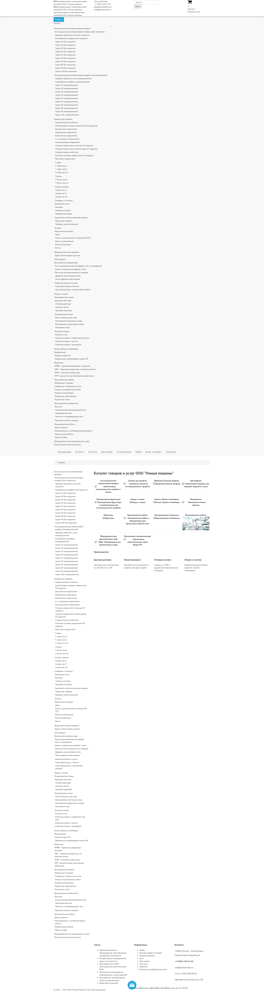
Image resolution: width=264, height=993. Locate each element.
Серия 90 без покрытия (65, 68)
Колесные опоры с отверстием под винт (72, 338)
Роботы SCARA (61, 437)
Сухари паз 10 (61, 196)
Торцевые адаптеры (63, 310)
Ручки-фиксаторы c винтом (67, 286)
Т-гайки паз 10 (61, 172)
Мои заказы (145, 961)
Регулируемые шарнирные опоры (69, 324)
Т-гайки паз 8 (61, 169)
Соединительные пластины (66, 152)
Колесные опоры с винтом (66, 341)
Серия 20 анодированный (66, 88)
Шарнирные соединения (65, 132)
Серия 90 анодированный (66, 111)
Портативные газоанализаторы (67, 444)
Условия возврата (147, 955)
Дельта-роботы (61, 427)
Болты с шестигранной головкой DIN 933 (73, 238)
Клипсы (58, 228)
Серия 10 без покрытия (65, 41)
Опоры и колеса (61, 294)
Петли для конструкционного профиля (71, 272)
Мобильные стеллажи (64, 383)
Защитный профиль (63, 221)
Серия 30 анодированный (66, 91)
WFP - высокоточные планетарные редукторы (74, 376)
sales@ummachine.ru (103, 7)
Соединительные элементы (66, 122)
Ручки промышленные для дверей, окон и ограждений (78, 266)
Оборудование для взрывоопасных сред (71, 441)
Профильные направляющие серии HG (71, 359)
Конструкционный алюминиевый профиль (72, 28)
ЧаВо (138, 452)
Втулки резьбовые (63, 244)
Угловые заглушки (63, 210)
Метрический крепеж (64, 231)
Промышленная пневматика (66, 403)
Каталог (58, 19)
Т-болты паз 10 (61, 183)
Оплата (92, 452)
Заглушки (59, 207)
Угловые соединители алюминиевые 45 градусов (76, 149)
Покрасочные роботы (64, 434)
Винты (58, 248)
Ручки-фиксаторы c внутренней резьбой (72, 289)
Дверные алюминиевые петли (68, 276)
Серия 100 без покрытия (66, 71)
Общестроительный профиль (66, 252)
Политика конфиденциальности (153, 969)
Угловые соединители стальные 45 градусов (74, 145)
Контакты (144, 964)
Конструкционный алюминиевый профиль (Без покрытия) (80, 32)
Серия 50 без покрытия (65, 58)
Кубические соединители (66, 135)
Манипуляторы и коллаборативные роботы (73, 431)
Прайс (142, 950)
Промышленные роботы (64, 424)
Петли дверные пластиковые (67, 279)
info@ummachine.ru (102, 9)
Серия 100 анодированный (67, 115)
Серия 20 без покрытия (65, 45)
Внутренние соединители (66, 129)
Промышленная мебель (64, 379)
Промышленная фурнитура (66, 262)
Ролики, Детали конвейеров (66, 349)
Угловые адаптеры (63, 304)
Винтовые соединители (65, 158)
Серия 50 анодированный (66, 101)
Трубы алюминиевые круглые (67, 255)
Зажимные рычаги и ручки (66, 283)
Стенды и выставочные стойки (68, 389)
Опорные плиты (62, 307)
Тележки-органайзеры (64, 393)
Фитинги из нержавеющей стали (69, 416)
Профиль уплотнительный (66, 224)
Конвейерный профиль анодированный (72, 82)
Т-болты (58, 176)
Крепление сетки (62, 204)
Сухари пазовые (61, 187)
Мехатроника (60, 352)
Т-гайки (58, 162)
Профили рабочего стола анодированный (73, 78)
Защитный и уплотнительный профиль (71, 217)
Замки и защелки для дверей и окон (70, 269)
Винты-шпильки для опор (66, 317)
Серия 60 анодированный (66, 105)
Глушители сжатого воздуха (66, 420)
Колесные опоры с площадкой (68, 344)
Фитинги (58, 406)
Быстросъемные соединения (67, 142)
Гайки (57, 234)
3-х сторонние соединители (67, 139)
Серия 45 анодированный (66, 98)
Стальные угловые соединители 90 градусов (74, 155)
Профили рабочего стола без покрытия (72, 35)
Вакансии (144, 966)
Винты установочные (64, 241)
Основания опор (62, 327)
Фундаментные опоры (64, 297)
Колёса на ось (61, 334)
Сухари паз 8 (60, 193)
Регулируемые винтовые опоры (68, 321)
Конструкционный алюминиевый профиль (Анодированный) (81, 75)
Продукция (64, 452)
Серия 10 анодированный (66, 85)
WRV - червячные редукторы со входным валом (75, 369)
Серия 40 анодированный (66, 95)
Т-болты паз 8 (61, 179)
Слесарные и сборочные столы (68, 386)
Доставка (106, 452)
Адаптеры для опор (63, 300)
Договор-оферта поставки (151, 953)
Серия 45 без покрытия (65, 55)
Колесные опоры (62, 331)
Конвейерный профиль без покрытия (71, 38)
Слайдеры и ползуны (64, 200)
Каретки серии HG (63, 355)
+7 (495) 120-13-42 (102, 4)
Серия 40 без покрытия (65, 51)
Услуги (79, 452)
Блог (141, 958)
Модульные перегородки (65, 396)
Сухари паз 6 (60, 190)
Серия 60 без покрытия (65, 61)
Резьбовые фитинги (63, 413)
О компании (123, 452)
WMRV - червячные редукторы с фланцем (72, 366)
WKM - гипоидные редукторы (67, 372)
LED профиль (60, 259)
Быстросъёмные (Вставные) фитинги (70, 410)
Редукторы (58, 362)
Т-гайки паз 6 (61, 166)
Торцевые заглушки (63, 213)
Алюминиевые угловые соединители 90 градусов (76, 126)
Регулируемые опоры (64, 314)
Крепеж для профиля (63, 119)
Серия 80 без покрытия (65, 64)
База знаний (153, 452)
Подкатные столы (62, 399)
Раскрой (171, 452)
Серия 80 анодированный (66, 108)
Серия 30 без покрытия (65, 48)
